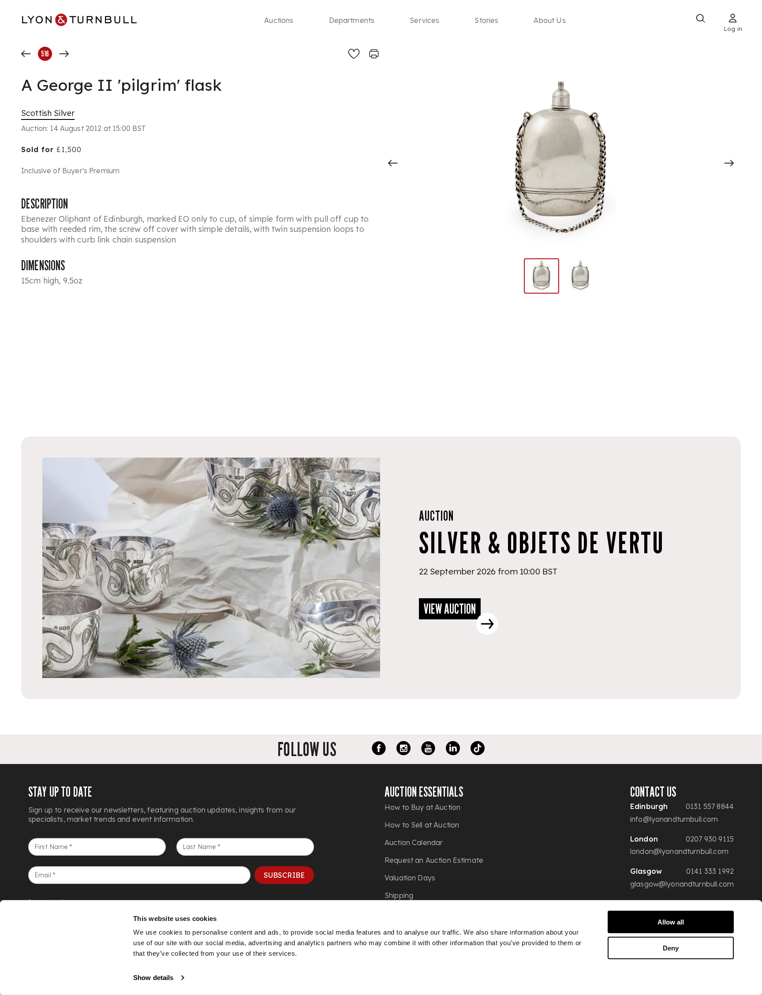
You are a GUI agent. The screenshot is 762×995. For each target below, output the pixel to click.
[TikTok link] (478, 749)
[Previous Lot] (26, 53)
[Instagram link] (403, 749)
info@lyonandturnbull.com (674, 819)
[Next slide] (729, 163)
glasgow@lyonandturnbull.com (682, 883)
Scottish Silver (48, 113)
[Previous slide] (393, 163)
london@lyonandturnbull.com (679, 851)
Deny (671, 947)
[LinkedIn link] (453, 749)
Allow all (670, 922)
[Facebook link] (379, 749)
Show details (153, 977)
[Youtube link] (428, 749)
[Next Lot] (64, 53)
